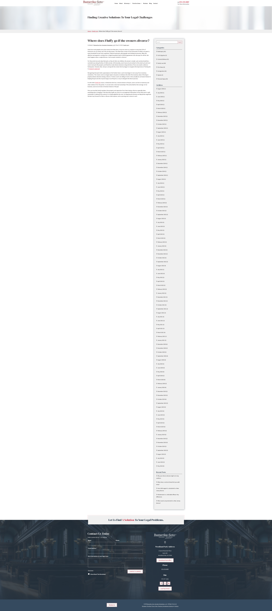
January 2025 (161, 159)
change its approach (94, 69)
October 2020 (161, 352)
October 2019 (161, 399)
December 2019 (162, 391)
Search (179, 42)
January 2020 (161, 387)
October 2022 (161, 258)
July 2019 (160, 411)
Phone (117, 540)
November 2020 (162, 348)
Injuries (159, 75)
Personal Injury (161, 79)
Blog (150, 3)
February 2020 (161, 383)
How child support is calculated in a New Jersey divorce (167, 489)
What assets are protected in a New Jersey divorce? (168, 502)
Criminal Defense (162, 59)
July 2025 (160, 136)
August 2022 (161, 265)
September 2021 (162, 309)
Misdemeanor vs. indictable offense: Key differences (167, 496)
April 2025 (160, 148)
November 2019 (162, 395)
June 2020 (160, 368)
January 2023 (161, 246)
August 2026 (161, 89)
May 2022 (160, 277)
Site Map (149, 606)
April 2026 (160, 104)
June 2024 (160, 187)
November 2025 (162, 120)
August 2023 (161, 218)
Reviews (145, 3)
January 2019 (161, 434)
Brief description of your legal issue (98, 556)
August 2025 (161, 132)
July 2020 (160, 364)
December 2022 (162, 250)
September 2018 (162, 450)
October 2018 (161, 446)
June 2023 (160, 226)
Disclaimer (90, 570)
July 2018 (160, 458)
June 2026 (160, 96)
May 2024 (160, 191)
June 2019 (160, 415)
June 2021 (160, 320)
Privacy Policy (155, 606)
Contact (155, 3)
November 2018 (162, 442)
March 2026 (161, 108)
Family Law (126, 45)
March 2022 (161, 285)
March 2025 (161, 151)
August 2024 (161, 179)
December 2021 (162, 297)
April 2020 (160, 375)
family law (97, 82)
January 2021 (161, 340)
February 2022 (161, 289)
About (121, 3)
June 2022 (160, 273)
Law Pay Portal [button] (165, 588)
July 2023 (160, 222)
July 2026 (160, 93)
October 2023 (161, 210)
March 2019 (161, 427)
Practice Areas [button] (136, 3)
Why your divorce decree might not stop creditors (167, 477)
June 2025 (160, 140)
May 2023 (160, 230)
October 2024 (161, 171)
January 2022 (161, 293)
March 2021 (161, 332)
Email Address (92, 548)
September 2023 (162, 214)
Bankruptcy (161, 51)
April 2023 (160, 234)
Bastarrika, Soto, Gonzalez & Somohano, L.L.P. (104, 45)
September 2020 (162, 356)
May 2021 (160, 324)
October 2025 (161, 124)
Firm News (160, 67)
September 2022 (162, 261)
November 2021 (162, 301)
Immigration (161, 71)
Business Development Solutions (165, 606)
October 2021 (161, 305)
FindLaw (176, 606)
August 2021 (161, 313)
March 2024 (161, 199)
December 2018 (162, 438)
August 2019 (161, 407)
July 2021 (160, 317)
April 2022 (160, 281)
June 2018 (160, 462)
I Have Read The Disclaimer (98, 574)
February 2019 (161, 430)
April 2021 (160, 328)
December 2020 (162, 344)
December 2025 (162, 116)
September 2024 (162, 175)
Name (89, 540)
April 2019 (160, 423)
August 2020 (161, 360)
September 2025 (162, 128)
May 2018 (160, 466)
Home (116, 3)
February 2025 (161, 155)
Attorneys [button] (127, 3)
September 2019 (162, 403)
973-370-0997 (184, 2)
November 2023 (162, 207)
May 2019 (160, 419)
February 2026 (161, 112)
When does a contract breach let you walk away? (168, 483)
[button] (270, 600)
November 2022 (162, 254)
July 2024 (160, 183)
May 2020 (160, 372)
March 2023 (161, 238)
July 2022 (160, 269)
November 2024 (162, 167)
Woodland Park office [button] (165, 560)
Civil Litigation (161, 55)
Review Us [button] (112, 605)
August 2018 (161, 454)
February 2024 (161, 203)
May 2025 (160, 144)
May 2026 (160, 100)
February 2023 (161, 242)
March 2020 (161, 379)
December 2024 (162, 163)
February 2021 (161, 336)
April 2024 (160, 195)
